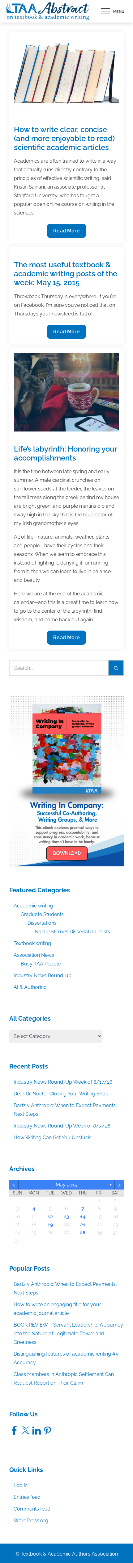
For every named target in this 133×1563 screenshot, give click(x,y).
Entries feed (27, 1497)
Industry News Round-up (42, 975)
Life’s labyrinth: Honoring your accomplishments (65, 453)
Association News (34, 955)
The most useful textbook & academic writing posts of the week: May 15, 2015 (65, 273)
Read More (66, 232)
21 (82, 1224)
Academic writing (33, 906)
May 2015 (66, 1185)
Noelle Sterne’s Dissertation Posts (72, 932)
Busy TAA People (41, 964)
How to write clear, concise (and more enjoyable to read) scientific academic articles (64, 138)
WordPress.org (31, 1520)
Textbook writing (32, 943)
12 (50, 1216)
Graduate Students (42, 914)
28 (83, 1233)
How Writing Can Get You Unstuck (52, 1137)
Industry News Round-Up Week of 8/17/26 (63, 1082)
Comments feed (32, 1509)
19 (50, 1224)
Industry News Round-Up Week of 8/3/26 (62, 1126)
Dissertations (42, 923)
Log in (21, 1485)
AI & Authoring (30, 987)
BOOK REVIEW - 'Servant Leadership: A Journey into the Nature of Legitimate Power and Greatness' (68, 1333)
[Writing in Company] (66, 781)
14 (82, 1216)
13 (66, 1216)
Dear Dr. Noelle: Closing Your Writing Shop (61, 1094)
